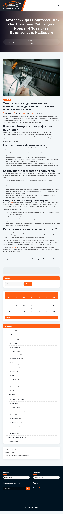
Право (13, 414)
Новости (8, 99)
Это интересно (16, 358)
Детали (10, 334)
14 (39, 306)
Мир (13, 375)
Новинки (14, 379)
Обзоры (10, 394)
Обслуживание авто (17, 411)
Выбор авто (15, 407)
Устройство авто (16, 422)
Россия (14, 386)
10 (9, 306)
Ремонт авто (15, 418)
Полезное (11, 398)
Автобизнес (15, 364)
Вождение (14, 403)
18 (16, 308)
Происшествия (16, 383)
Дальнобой (15, 340)
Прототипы (15, 351)
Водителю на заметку (18, 399)
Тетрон (11, 202)
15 (46, 306)
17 (9, 308)
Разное (10, 430)
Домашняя (31, 40)
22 (46, 308)
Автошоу (14, 336)
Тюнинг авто (15, 355)
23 (54, 308)
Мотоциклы (15, 347)
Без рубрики (11, 330)
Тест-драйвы (12, 441)
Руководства (11, 433)
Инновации (15, 343)
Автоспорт (14, 368)
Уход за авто (15, 426)
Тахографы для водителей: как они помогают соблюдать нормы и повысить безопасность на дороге (31, 42)
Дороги (14, 371)
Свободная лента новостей (15, 437)
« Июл (8, 317)
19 (24, 308)
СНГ (13, 390)
